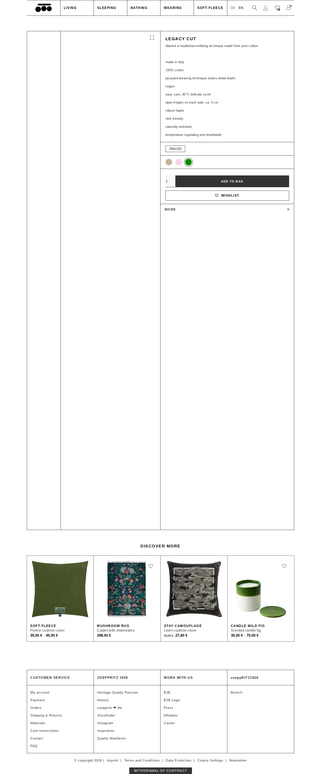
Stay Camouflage (183, 626)
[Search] (254, 7)
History (103, 700)
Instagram (105, 723)
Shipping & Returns (46, 715)
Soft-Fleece (210, 8)
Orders (36, 708)
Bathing (139, 8)
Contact (36, 738)
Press (168, 708)
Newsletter (238, 760)
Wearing (173, 8)
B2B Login (172, 700)
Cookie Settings (210, 760)
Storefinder (106, 715)
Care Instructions (44, 730)
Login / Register (266, 7)
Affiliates (171, 715)
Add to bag (232, 181)
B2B (167, 692)
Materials (37, 723)
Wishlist (230, 195)
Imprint (112, 760)
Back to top (312, 762)
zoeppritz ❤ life (110, 708)
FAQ (34, 746)
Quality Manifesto (111, 738)
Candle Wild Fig (248, 626)
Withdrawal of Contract (160, 770)
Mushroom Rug (113, 626)
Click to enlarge (151, 37)
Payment (37, 700)
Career (169, 723)
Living (70, 8)
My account (40, 692)
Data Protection (178, 760)
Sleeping (106, 8)
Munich (236, 692)
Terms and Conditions (142, 760)
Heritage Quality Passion (117, 692)
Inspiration (105, 730)
